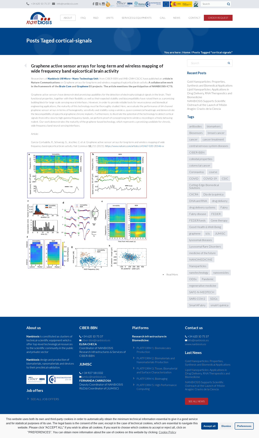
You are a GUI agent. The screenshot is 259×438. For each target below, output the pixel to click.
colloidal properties (200, 159)
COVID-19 (210, 178)
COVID (193, 178)
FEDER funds (197, 220)
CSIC (225, 178)
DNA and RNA (198, 200)
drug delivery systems (202, 207)
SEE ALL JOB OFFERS (45, 399)
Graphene (82, 86)
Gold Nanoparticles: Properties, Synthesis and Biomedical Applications (207, 362)
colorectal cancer (199, 165)
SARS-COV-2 (197, 298)
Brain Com (65, 86)
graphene (195, 233)
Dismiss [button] (226, 426)
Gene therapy (219, 220)
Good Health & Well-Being (205, 227)
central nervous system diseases (208, 145)
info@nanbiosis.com (67, 3)
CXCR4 (193, 194)
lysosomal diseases (200, 240)
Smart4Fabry (197, 305)
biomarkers (214, 126)
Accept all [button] (209, 426)
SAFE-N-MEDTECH (201, 292)
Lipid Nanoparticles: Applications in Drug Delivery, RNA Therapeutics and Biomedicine (209, 93)
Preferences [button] (244, 426)
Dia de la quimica (213, 194)
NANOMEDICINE (200, 259)
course (213, 172)
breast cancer (216, 132)
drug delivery (219, 200)
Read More (172, 274)
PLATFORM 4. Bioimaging (152, 378)
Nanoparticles (197, 266)
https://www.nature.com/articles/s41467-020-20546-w (134, 145)
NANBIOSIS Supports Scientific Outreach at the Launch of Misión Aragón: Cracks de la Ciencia (207, 104)
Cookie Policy (167, 432)
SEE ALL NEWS (197, 401)
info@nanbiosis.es (198, 340)
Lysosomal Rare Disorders (205, 246)
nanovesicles (221, 272)
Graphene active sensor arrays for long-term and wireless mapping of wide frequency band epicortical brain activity (97, 68)
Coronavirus (196, 172)
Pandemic (208, 279)
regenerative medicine (202, 285)
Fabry (224, 207)
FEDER (216, 213)
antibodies (195, 126)
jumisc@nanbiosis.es (94, 376)
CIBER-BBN (197, 152)
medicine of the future (202, 253)
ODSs (193, 279)
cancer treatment (213, 139)
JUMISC (220, 233)
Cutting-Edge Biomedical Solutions (204, 186)
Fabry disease (197, 213)
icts (208, 233)
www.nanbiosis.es (195, 344)
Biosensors (196, 132)
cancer (193, 139)
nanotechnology (198, 272)
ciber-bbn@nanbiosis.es (96, 340)
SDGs (213, 298)
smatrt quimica (219, 305)
